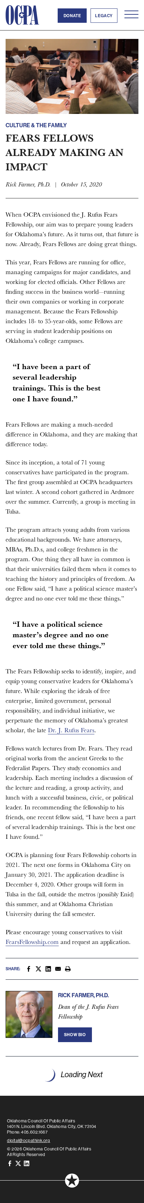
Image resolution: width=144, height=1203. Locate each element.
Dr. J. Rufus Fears (71, 730)
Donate (72, 15)
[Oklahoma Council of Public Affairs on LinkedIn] (26, 1162)
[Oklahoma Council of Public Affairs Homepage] (22, 15)
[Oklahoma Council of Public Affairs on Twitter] (18, 1162)
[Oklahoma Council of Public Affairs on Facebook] (10, 1162)
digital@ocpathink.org (28, 1140)
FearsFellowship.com (32, 942)
